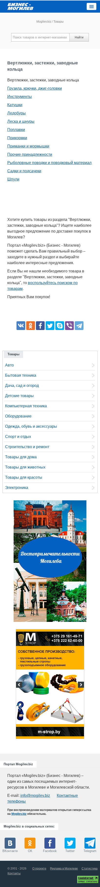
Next (80, 685)
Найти (79, 37)
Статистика (90, 868)
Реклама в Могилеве (64, 868)
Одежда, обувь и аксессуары (31, 426)
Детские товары (19, 396)
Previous (19, 685)
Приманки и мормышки (28, 146)
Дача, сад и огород (22, 385)
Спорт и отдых (18, 437)
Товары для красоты (23, 477)
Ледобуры (16, 113)
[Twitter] (50, 325)
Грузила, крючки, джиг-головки (34, 88)
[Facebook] (40, 325)
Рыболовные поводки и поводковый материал (49, 163)
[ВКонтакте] (21, 325)
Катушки (14, 105)
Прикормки (17, 138)
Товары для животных (25, 467)
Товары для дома (21, 457)
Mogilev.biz (43, 21)
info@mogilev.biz (35, 795)
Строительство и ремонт (27, 447)
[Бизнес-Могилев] (20, 6)
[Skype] (59, 325)
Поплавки (16, 130)
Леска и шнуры (20, 121)
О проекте (39, 868)
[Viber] (69, 325)
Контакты (14, 873)
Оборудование (18, 416)
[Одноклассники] (30, 325)
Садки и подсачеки (24, 171)
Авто (9, 365)
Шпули (13, 179)
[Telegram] (79, 325)
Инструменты (19, 97)
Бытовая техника (20, 375)
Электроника (16, 488)
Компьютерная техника (26, 406)
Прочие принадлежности (29, 154)
